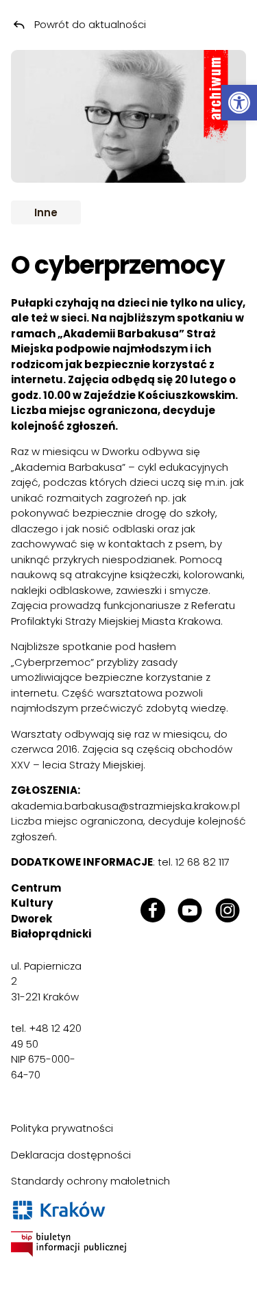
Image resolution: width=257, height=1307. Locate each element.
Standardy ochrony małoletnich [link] (90, 1181)
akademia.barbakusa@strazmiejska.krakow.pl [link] (125, 806)
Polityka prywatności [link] (62, 1128)
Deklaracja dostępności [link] (71, 1155)
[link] (239, 102)
